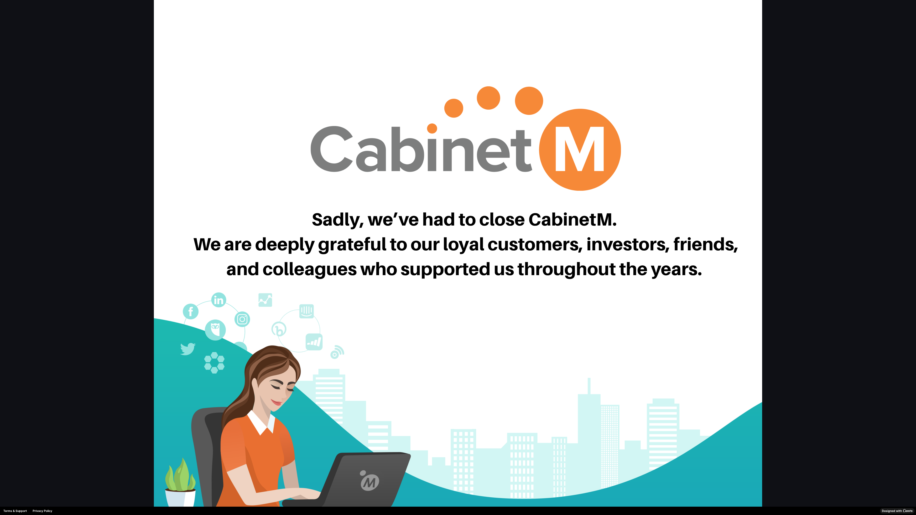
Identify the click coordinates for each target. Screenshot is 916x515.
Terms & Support (15, 511)
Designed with (892, 511)
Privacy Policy (42, 511)
